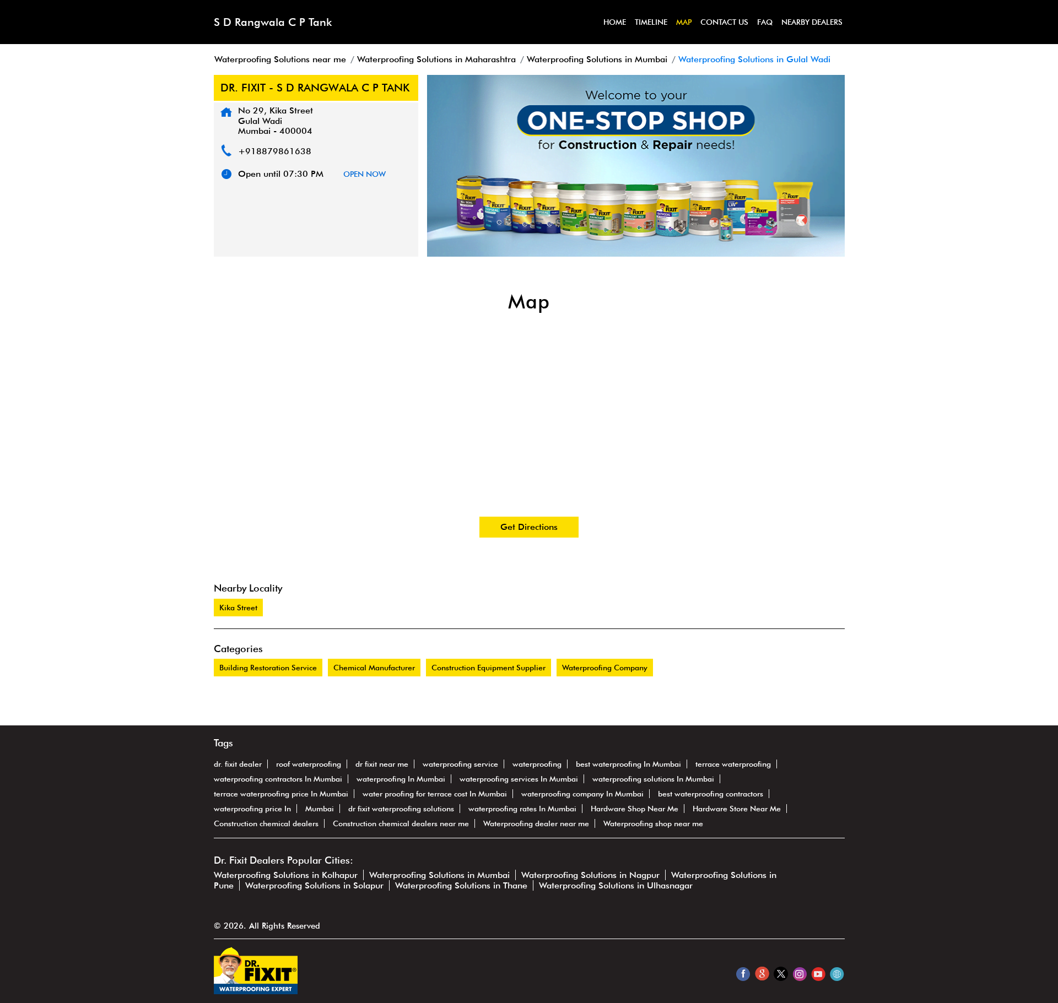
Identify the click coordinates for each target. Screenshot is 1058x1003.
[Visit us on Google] (762, 974)
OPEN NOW (364, 174)
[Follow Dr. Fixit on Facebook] (743, 974)
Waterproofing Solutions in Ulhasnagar (616, 885)
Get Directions (529, 527)
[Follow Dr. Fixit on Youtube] (818, 974)
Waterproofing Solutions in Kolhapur (286, 875)
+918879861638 (274, 151)
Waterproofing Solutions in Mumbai (439, 875)
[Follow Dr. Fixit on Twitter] (781, 974)
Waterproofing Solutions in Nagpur (590, 875)
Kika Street (238, 607)
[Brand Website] (837, 974)
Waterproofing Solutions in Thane (461, 885)
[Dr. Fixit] (256, 991)
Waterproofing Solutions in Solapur (314, 885)
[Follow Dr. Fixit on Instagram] (799, 974)
